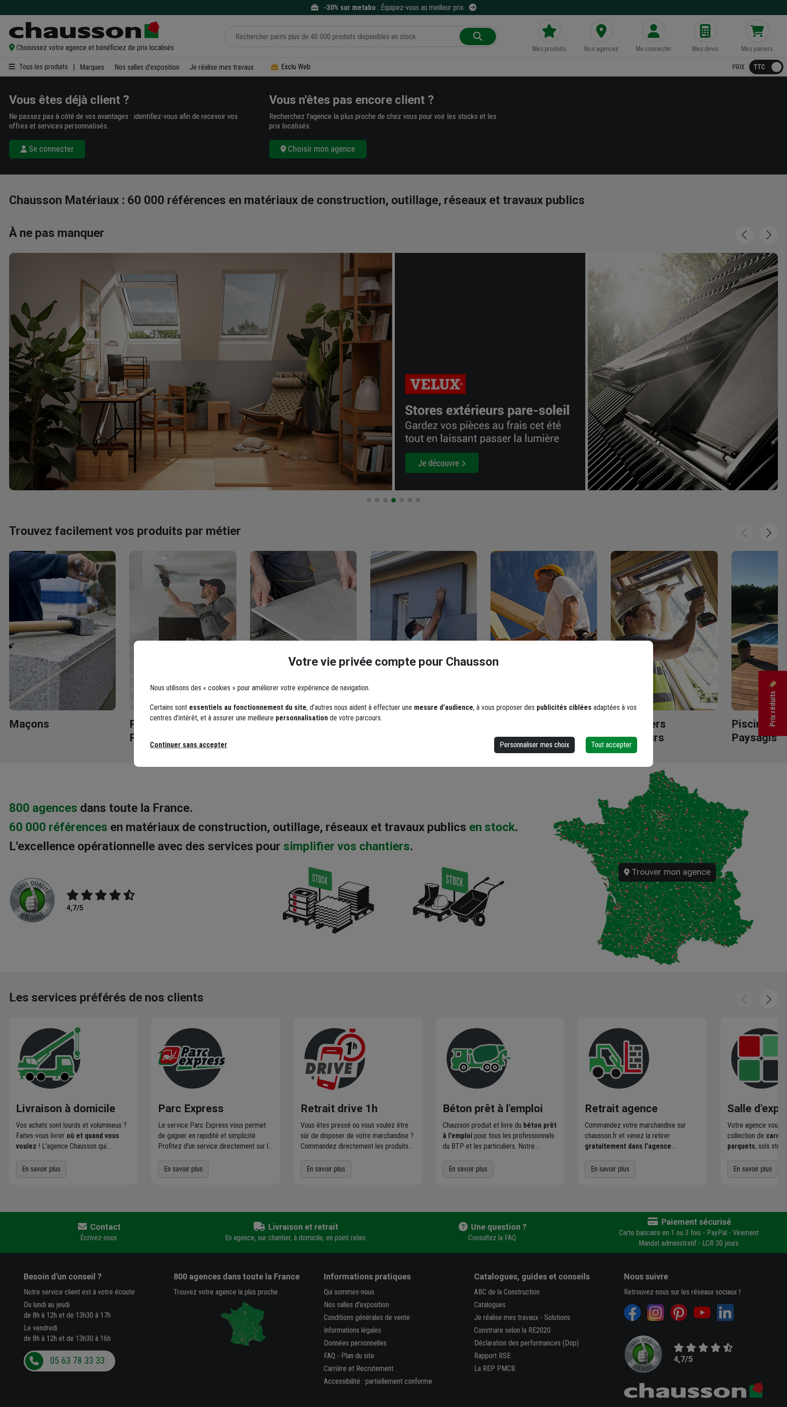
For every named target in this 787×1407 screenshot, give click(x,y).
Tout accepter (611, 744)
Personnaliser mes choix (534, 744)
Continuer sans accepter (188, 744)
